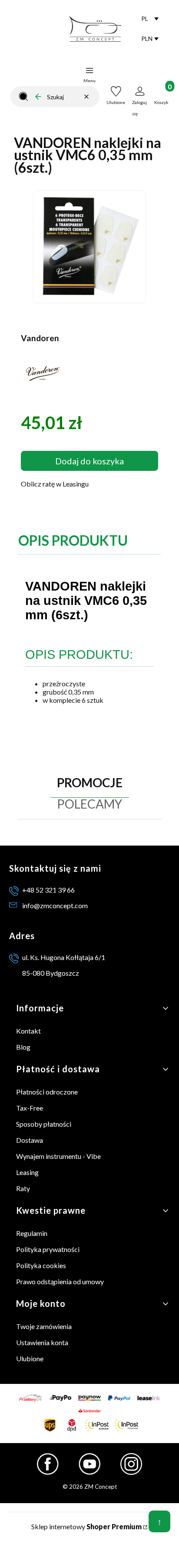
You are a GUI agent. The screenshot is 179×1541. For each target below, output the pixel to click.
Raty (23, 1188)
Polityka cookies (41, 1265)
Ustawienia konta (42, 1342)
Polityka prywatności (48, 1249)
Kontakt (28, 1031)
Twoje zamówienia (44, 1326)
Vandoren (40, 338)
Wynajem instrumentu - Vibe (58, 1156)
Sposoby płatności (43, 1124)
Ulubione (29, 1358)
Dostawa (29, 1140)
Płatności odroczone (47, 1092)
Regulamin (31, 1233)
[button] (23, 96)
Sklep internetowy (86, 1526)
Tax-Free (29, 1108)
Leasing (27, 1172)
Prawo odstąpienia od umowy (60, 1281)
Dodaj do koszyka (89, 461)
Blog (23, 1047)
